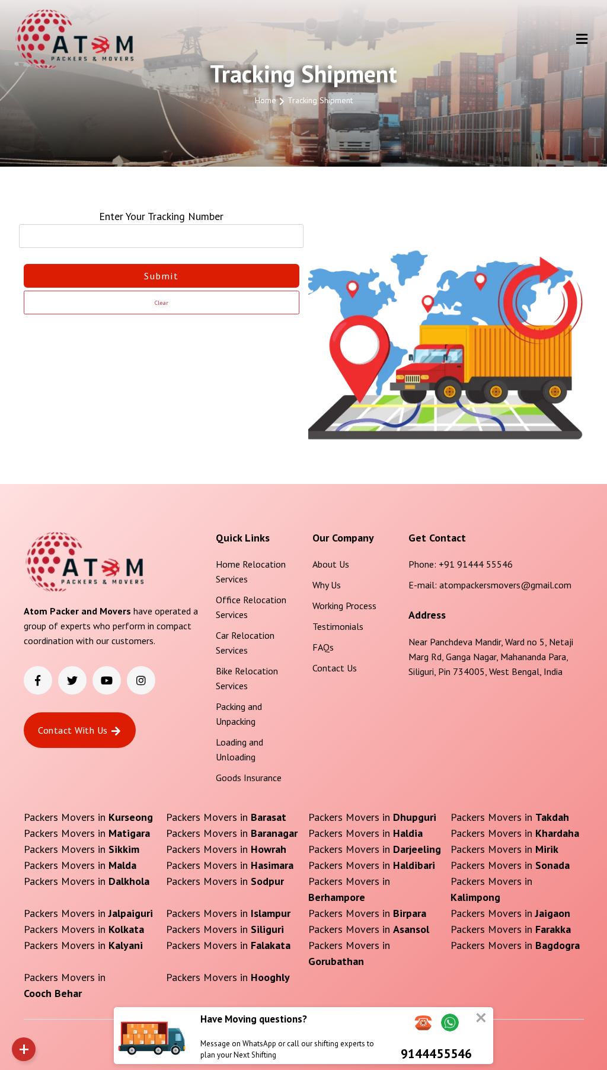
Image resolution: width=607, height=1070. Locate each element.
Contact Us (334, 668)
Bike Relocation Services (247, 678)
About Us (330, 564)
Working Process (344, 606)
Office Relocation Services (251, 607)
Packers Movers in (88, 817)
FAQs (323, 647)
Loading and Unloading (239, 749)
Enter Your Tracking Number (161, 216)
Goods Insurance (249, 778)
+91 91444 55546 (476, 564)
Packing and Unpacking (239, 713)
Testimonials (337, 626)
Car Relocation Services (245, 642)
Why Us (326, 585)
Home (265, 100)
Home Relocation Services (251, 571)
